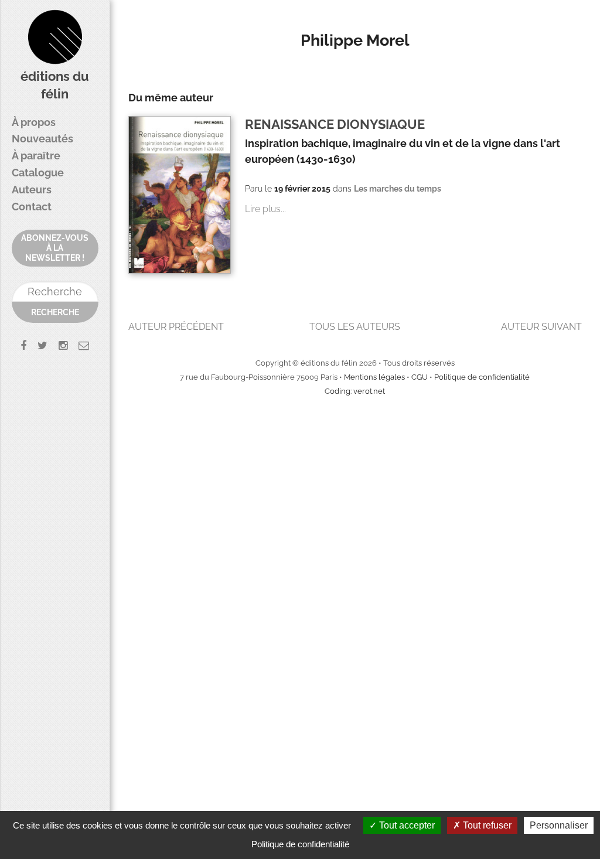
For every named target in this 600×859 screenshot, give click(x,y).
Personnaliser (559, 825)
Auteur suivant (541, 326)
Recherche (55, 312)
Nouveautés (42, 138)
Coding (337, 391)
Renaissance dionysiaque (335, 124)
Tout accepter (406, 825)
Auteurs (32, 189)
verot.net (369, 391)
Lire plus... (265, 208)
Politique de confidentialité (482, 377)
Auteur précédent (176, 326)
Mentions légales (374, 377)
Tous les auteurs (354, 326)
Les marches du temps (397, 188)
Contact (32, 206)
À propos (34, 122)
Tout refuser (486, 825)
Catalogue (38, 172)
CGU (419, 377)
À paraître (36, 155)
